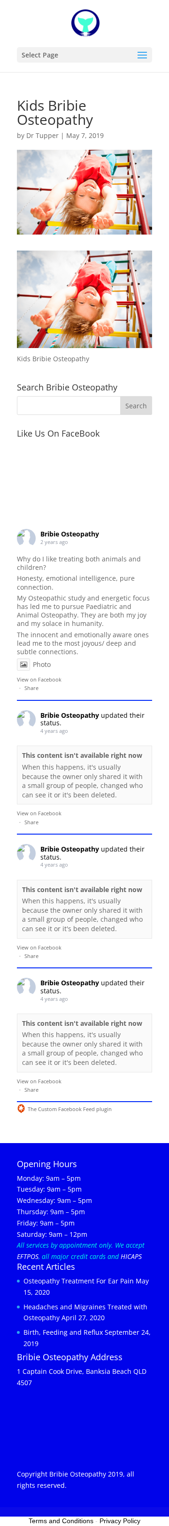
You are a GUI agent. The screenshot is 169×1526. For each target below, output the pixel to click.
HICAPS (131, 1256)
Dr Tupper (42, 135)
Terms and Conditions (61, 1521)
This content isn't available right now (82, 755)
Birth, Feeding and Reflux (63, 1332)
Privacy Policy (120, 1521)
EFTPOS (27, 1256)
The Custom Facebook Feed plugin (64, 1108)
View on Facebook (39, 679)
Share (31, 687)
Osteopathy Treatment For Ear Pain (78, 1280)
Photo (42, 664)
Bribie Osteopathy (69, 533)
